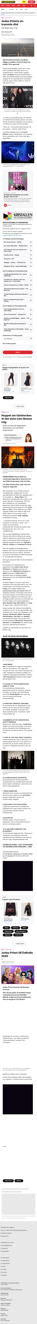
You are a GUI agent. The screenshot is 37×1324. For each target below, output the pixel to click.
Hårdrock (15, 1124)
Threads (25, 854)
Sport (8, 5)
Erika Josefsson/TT (6, 32)
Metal (24, 1124)
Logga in (31, 2)
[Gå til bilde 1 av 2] (17, 113)
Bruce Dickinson (21, 1128)
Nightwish (7, 1131)
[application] (17, 47)
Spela (26, 9)
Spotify (10, 856)
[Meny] (31, 6)
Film (17, 9)
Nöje (13, 5)
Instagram (16, 854)
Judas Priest (8, 18)
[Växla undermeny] (35, 9)
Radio (18, 5)
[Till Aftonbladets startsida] (8, 2)
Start (3, 5)
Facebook (8, 854)
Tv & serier (11, 9)
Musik (21, 9)
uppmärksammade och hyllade (14, 591)
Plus (24, 2)
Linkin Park (18, 1131)
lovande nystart (21, 575)
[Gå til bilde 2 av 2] (18, 113)
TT (2, 1156)
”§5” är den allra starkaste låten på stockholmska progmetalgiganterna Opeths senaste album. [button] (16, 771)
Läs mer (3, 14)
